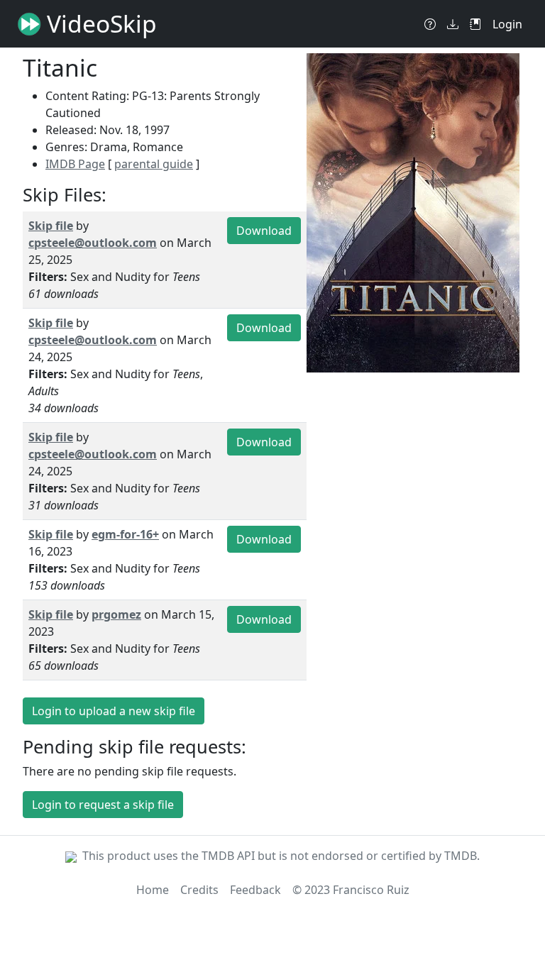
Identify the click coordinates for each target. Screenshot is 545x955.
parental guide (153, 164)
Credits (199, 890)
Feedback (255, 890)
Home (152, 890)
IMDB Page (75, 164)
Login (507, 24)
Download (264, 230)
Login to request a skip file (103, 804)
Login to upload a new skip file (113, 711)
